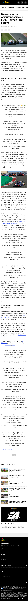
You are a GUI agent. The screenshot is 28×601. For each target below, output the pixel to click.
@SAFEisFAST (22, 400)
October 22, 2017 (14, 116)
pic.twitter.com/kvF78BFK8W (14, 254)
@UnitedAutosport (14, 240)
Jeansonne (8, 345)
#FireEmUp (18, 384)
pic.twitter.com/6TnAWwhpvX (14, 358)
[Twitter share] (5, 30)
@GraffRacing (17, 121)
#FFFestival (22, 350)
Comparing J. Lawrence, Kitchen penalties (16, 495)
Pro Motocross (11, 7)
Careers (7, 586)
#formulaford (7, 404)
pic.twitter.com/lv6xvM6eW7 (14, 422)
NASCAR (4, 7)
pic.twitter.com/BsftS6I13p (14, 386)
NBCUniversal (9, 590)
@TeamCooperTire (9, 402)
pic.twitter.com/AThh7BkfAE (14, 272)
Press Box (11, 587)
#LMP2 (4, 141)
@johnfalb (12, 236)
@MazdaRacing (19, 402)
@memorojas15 (20, 107)
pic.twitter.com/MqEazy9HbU (14, 131)
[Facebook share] (2, 30)
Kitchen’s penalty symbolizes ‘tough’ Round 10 (17, 489)
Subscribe (4, 548)
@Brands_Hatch (8, 354)
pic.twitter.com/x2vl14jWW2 (15, 372)
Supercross (18, 7)
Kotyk (13, 345)
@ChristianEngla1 (18, 265)
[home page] (6, 2)
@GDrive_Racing (9, 109)
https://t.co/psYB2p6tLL (18, 404)
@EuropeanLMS (18, 109)
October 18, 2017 (14, 445)
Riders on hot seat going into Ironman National (17, 482)
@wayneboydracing (7, 267)
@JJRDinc (15, 400)
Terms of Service (20, 588)
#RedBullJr (10, 368)
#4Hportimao (8, 121)
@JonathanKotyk (10, 356)
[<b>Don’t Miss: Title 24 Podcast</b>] (14, 514)
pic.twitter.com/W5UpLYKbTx (14, 440)
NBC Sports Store (4, 587)
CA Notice (14, 588)
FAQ (18, 586)
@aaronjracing (18, 354)
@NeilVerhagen (21, 368)
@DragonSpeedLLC (19, 123)
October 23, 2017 (20, 134)
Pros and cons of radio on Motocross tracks (16, 476)
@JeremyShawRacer (9, 398)
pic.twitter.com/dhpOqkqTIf (18, 111)
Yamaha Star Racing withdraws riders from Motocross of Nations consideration (18, 501)
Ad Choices (16, 587)
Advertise (3, 586)
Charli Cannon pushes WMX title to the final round (17, 469)
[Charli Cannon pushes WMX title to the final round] (4, 470)
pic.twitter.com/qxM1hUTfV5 (14, 242)
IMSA (23, 7)
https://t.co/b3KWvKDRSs (14, 129)
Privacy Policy (22, 587)
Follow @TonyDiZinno (7, 449)
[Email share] (9, 30)
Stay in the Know (5, 543)
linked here (22, 319)
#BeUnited (18, 252)
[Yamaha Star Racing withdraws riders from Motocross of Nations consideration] (4, 502)
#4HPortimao (6, 111)
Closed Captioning (13, 586)
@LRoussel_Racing (10, 107)
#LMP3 (23, 269)
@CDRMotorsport (7, 400)
